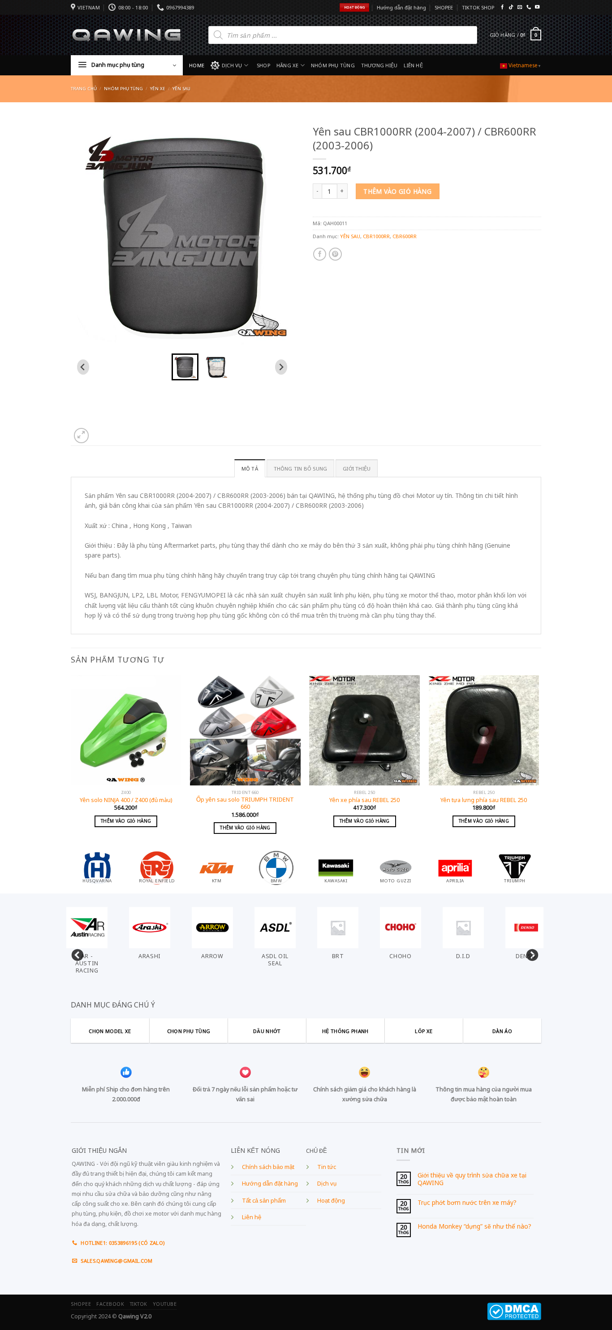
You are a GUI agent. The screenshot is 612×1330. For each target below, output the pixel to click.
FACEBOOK (110, 1304)
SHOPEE (444, 7)
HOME (196, 65)
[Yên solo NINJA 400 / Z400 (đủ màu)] (126, 730)
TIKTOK (138, 1304)
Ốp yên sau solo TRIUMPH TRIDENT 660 (245, 803)
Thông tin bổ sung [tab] (301, 468)
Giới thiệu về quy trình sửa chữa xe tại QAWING (472, 1179)
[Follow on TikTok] (511, 7)
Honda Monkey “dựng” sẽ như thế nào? (474, 1226)
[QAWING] (126, 35)
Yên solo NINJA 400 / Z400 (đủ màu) (126, 800)
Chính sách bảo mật (268, 1167)
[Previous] (71, 762)
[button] (185, 366)
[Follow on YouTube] (537, 7)
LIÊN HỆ (413, 65)
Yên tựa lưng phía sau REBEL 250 (483, 800)
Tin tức (326, 1167)
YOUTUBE (165, 1304)
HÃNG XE (287, 65)
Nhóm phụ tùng (123, 89)
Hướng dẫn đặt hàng (401, 7)
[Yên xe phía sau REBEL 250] (364, 730)
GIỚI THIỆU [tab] (357, 468)
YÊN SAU (181, 89)
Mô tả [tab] (249, 468)
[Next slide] (281, 367)
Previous (75, 953)
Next (530, 953)
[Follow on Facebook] (502, 7)
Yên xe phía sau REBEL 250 (364, 800)
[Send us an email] (519, 7)
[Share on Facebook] (319, 254)
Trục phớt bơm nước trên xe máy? (467, 1203)
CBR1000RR (376, 236)
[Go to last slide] (83, 367)
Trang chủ (84, 89)
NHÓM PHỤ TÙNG (333, 65)
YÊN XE (157, 89)
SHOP (263, 65)
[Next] (538, 762)
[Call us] (528, 7)
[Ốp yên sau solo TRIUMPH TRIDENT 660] (245, 730)
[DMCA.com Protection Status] (514, 1311)
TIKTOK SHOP (478, 7)
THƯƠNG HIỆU (379, 65)
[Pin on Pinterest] (335, 254)
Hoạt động (331, 1200)
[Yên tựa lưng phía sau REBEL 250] (484, 730)
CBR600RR (404, 236)
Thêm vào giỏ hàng (397, 191)
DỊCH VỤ (232, 65)
